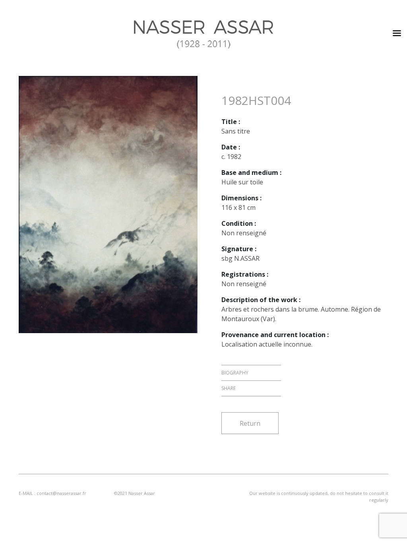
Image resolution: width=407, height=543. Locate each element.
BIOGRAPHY (234, 372)
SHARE (228, 388)
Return (250, 423)
